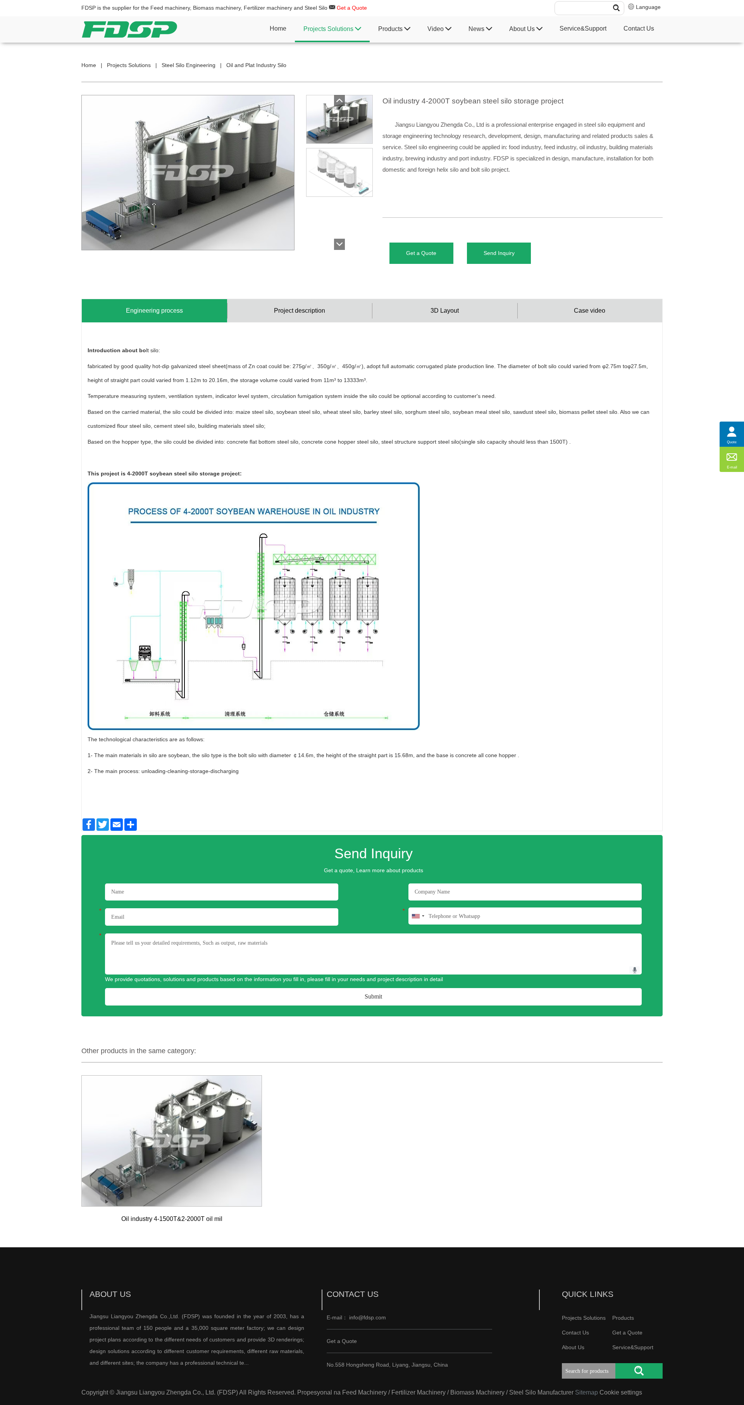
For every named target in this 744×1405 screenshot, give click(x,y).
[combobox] (418, 916)
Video (436, 29)
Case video (589, 310)
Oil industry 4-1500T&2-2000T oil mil (171, 1219)
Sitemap (586, 1392)
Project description (299, 310)
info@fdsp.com (367, 1317)
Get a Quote (352, 8)
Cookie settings (620, 1392)
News (477, 29)
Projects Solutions (329, 29)
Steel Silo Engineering (188, 65)
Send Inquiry (499, 253)
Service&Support (583, 28)
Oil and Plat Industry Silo (256, 65)
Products (391, 29)
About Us (522, 29)
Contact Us (638, 28)
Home (278, 28)
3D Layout (445, 310)
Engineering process (154, 310)
